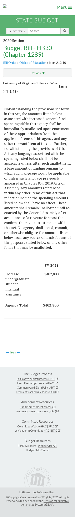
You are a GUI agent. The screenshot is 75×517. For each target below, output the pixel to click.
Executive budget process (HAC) (36, 383)
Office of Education (32, 62)
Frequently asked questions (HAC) (36, 411)
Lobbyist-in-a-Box (43, 492)
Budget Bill (16, 31)
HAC (44, 426)
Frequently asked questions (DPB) (36, 392)
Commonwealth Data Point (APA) (36, 387)
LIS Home (24, 492)
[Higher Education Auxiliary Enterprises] (7, 352)
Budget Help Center (37, 450)
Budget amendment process (36, 407)
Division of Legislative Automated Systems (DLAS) (45, 502)
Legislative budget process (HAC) (36, 378)
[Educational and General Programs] (18, 352)
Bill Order (10, 62)
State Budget (37, 20)
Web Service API (47, 445)
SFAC (51, 426)
